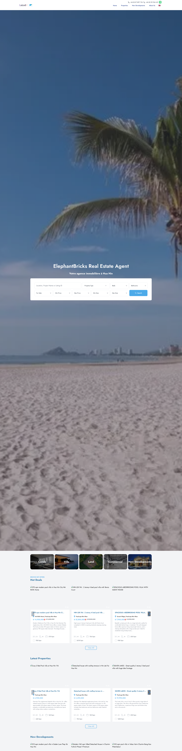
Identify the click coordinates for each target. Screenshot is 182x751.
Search (139, 293)
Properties (124, 5)
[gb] (159, 5)
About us (152, 5)
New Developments (138, 5)
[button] (149, 614)
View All (91, 648)
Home (115, 5)
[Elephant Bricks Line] (160, 2)
